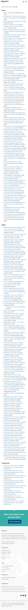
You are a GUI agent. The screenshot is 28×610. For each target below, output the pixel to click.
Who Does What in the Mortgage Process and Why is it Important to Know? (14, 26)
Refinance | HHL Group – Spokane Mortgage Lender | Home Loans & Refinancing (13, 354)
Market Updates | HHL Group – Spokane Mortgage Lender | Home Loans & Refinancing (14, 492)
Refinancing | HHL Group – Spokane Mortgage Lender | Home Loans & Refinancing (14, 502)
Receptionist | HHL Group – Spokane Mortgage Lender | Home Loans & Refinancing (14, 438)
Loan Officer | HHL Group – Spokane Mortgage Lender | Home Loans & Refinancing (14, 428)
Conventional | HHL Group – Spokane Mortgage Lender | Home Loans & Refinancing (14, 418)
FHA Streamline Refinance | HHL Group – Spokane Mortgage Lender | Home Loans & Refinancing (15, 457)
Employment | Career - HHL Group (14, 322)
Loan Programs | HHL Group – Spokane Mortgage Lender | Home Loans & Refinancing (15, 487)
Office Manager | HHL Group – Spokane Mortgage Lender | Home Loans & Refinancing (15, 444)
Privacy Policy (8, 300)
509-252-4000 (6, 550)
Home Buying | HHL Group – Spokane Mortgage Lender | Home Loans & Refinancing (14, 477)
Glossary (4, 558)
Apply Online (14, 521)
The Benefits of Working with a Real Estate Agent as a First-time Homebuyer (14, 209)
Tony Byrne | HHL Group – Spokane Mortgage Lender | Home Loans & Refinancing (14, 266)
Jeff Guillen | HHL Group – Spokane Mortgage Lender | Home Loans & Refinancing (14, 240)
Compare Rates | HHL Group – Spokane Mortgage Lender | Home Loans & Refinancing (15, 349)
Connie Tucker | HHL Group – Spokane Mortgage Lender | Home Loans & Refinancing (15, 235)
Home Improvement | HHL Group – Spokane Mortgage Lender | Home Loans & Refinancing (14, 482)
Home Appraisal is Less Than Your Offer (15, 21)
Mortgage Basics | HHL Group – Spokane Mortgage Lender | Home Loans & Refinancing (14, 497)
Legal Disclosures (6, 569)
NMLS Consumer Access (7, 566)
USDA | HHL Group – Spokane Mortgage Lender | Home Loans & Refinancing (13, 408)
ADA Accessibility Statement (8, 577)
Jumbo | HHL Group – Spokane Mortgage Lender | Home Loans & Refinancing (13, 403)
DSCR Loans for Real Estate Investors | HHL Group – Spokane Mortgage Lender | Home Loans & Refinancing (14, 276)
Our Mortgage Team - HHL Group (13, 303)
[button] (26, 1)
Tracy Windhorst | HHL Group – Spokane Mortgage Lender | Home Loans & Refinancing (14, 251)
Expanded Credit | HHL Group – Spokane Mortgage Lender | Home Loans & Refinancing (14, 383)
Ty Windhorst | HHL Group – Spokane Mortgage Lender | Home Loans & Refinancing (14, 256)
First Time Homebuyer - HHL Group (14, 310)
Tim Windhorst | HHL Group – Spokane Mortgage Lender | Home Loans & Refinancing (15, 261)
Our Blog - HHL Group (10, 393)
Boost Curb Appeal (9, 12)
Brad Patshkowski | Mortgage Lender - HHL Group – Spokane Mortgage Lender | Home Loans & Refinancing (15, 229)
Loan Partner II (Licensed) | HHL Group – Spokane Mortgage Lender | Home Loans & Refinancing (15, 449)
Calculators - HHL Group (11, 379)
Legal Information (9, 301)
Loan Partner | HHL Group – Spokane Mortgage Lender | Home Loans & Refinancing (14, 433)
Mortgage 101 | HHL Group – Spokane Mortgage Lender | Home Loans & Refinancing (14, 364)
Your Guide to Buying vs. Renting (13, 80)
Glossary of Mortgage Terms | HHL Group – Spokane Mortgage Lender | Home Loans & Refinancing (14, 388)
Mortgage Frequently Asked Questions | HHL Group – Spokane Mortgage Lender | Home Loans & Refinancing (15, 68)
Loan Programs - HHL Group (12, 285)
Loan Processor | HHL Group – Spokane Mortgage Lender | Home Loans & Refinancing (15, 423)
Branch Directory (6, 557)
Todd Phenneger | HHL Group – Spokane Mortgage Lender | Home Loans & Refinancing (14, 246)
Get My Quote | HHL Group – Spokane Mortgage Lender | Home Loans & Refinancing (14, 334)
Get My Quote (5, 579)
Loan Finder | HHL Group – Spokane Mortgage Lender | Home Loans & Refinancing (14, 315)
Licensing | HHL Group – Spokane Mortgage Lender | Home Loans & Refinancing (13, 296)
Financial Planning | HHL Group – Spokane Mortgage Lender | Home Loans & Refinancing (14, 472)
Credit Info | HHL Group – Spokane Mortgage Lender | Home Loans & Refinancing (13, 467)
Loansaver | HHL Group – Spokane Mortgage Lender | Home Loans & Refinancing (13, 344)
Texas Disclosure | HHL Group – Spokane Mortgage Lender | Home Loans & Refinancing (14, 376)
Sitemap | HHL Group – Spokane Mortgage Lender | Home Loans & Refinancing (13, 359)
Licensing (4, 571)
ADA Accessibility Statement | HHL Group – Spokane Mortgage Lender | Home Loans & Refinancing (14, 290)
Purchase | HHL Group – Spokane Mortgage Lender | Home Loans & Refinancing (13, 398)
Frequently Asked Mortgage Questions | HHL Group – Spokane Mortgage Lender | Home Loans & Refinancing (15, 369)
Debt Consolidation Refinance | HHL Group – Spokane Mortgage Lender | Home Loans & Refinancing (14, 327)
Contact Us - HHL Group (13, 307)
